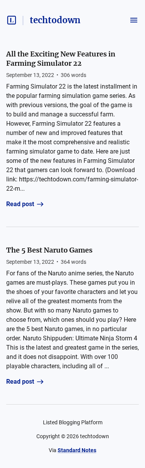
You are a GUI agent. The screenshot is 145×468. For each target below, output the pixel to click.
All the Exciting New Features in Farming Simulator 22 (60, 59)
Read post (20, 204)
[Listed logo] (11, 20)
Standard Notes (77, 450)
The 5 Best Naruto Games (49, 250)
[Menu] (133, 20)
